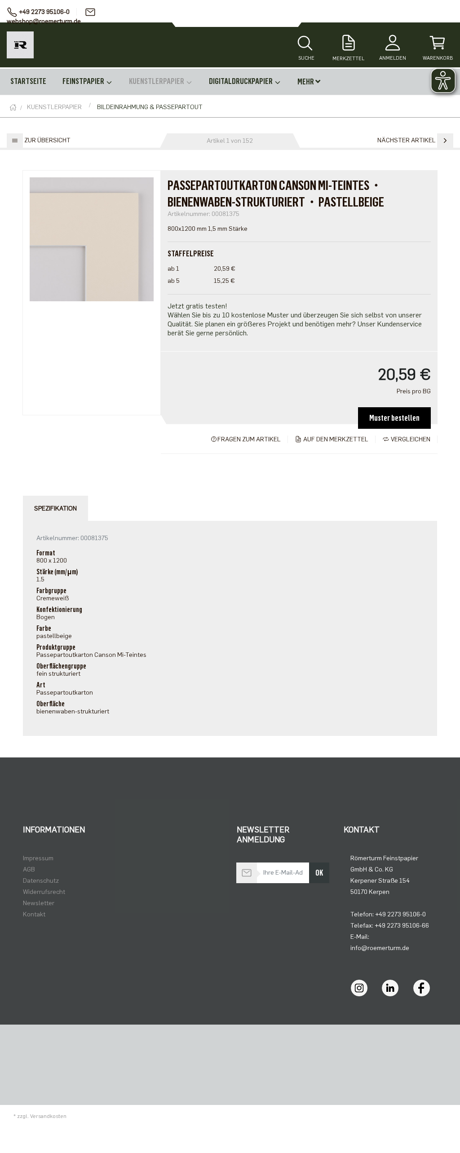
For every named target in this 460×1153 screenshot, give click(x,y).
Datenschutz (41, 881)
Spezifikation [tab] (55, 508)
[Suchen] (305, 44)
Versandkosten (48, 1116)
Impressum (38, 858)
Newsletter (38, 903)
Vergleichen (409, 439)
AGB (29, 869)
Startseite (28, 81)
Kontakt (34, 914)
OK (319, 873)
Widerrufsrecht (44, 892)
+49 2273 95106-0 (44, 12)
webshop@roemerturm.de (44, 21)
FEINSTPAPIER (84, 81)
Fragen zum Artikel (249, 439)
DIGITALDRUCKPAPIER (241, 81)
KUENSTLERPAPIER (157, 81)
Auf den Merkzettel (335, 439)
